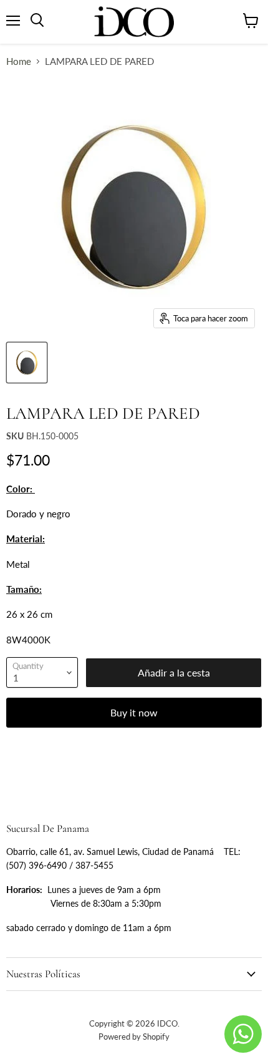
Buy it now (134, 712)
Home (18, 61)
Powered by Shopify (134, 1037)
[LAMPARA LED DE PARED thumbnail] (27, 363)
